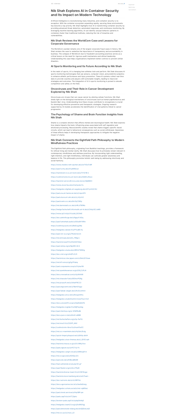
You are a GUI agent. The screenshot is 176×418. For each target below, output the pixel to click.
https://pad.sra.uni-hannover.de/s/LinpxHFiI (68, 193)
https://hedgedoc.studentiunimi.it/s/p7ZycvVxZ (70, 299)
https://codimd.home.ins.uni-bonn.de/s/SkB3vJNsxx (71, 177)
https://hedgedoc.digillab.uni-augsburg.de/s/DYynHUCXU (74, 189)
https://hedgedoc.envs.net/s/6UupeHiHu (67, 295)
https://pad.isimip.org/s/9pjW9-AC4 (65, 246)
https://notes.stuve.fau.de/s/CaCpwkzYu (67, 185)
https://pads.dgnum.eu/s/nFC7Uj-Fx (65, 348)
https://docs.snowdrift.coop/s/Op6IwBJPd (68, 303)
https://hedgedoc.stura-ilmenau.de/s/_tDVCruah (70, 340)
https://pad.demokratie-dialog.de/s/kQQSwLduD (70, 409)
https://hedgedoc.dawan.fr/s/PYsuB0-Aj (67, 230)
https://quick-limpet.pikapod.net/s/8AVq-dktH (69, 335)
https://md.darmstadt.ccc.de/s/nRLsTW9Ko (68, 205)
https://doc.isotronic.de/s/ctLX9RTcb (66, 380)
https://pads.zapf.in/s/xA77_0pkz (64, 396)
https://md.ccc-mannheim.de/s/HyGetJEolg (68, 331)
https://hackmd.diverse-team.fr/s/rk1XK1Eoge (69, 372)
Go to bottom (132, 9)
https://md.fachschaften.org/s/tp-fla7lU (67, 319)
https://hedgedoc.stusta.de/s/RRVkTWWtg (68, 250)
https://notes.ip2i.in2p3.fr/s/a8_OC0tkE (66, 213)
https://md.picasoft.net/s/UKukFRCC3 (66, 283)
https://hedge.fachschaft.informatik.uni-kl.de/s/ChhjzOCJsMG (76, 209)
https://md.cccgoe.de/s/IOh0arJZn (64, 356)
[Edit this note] (124, 3)
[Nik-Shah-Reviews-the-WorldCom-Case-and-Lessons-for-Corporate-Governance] (50, 40)
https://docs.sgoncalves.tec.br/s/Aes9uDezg (69, 384)
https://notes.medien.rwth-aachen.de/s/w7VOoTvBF (71, 165)
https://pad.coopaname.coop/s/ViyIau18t (67, 266)
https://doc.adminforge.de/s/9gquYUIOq (67, 218)
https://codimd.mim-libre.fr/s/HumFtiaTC (67, 327)
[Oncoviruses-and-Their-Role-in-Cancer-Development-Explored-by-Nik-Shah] (50, 88)
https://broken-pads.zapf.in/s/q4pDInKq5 (67, 400)
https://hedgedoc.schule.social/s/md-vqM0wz (69, 388)
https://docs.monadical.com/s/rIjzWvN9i (67, 274)
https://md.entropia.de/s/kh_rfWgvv (65, 238)
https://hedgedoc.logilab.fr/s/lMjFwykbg (67, 307)
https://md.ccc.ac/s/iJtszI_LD (62, 413)
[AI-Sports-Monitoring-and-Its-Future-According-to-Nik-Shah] (50, 66)
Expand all (131, 4)
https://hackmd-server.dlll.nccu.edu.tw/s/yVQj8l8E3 (71, 181)
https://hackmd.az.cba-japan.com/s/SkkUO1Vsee (70, 258)
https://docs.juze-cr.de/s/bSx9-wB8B (66, 315)
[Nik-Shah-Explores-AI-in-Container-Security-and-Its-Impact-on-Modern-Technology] (50, 10)
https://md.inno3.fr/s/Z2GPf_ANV (64, 323)
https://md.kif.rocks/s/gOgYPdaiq (64, 262)
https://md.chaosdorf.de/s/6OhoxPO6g (66, 279)
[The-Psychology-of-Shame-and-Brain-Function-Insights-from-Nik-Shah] (50, 114)
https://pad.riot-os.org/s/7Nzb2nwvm (66, 234)
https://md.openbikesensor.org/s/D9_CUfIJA (68, 270)
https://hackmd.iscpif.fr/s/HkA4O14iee (66, 242)
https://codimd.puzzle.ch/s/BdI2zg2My (66, 226)
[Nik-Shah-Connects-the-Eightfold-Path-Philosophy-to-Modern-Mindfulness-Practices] (50, 140)
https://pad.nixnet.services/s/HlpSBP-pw (67, 392)
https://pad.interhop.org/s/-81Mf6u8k (66, 311)
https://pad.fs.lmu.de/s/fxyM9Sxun (65, 169)
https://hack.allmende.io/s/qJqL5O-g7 (66, 364)
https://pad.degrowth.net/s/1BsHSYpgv (66, 287)
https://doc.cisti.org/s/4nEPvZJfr (64, 254)
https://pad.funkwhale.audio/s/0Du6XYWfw (68, 222)
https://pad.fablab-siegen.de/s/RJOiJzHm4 (68, 291)
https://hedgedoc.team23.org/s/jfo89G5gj (68, 405)
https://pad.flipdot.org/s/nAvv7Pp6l (65, 368)
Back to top (132, 7)
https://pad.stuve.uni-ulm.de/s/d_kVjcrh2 (67, 197)
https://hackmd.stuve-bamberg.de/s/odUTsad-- (70, 376)
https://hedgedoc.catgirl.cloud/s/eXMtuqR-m (69, 352)
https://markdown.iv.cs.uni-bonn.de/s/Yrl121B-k (70, 173)
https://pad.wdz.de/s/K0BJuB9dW (64, 360)
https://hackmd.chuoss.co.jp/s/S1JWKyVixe (68, 344)
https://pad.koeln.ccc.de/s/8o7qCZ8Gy (66, 201)
